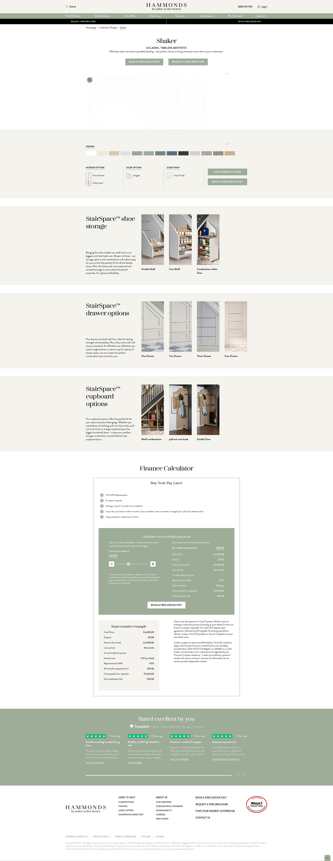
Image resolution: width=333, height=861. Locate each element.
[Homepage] (166, 6)
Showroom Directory (131, 814)
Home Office (129, 16)
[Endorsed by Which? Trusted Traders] (256, 804)
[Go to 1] (159, 775)
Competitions (126, 802)
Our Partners (164, 802)
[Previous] (227, 73)
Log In (264, 6)
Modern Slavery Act (77, 836)
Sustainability (164, 810)
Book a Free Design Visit (211, 797)
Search (72, 6)
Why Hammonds (235, 16)
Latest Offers (126, 810)
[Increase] (153, 564)
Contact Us (203, 817)
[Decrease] (111, 564)
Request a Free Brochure (83, 21)
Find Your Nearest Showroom (215, 811)
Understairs (180, 16)
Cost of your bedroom (119, 551)
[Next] (227, 144)
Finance (123, 806)
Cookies (160, 836)
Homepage (91, 27)
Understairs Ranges (108, 27)
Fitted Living (155, 16)
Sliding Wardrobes (102, 16)
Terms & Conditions (125, 836)
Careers (160, 814)
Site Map (145, 836)
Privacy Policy (101, 836)
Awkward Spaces (206, 16)
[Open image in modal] (145, 108)
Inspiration (260, 16)
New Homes (162, 818)
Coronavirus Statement (169, 806)
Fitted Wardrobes (73, 16)
